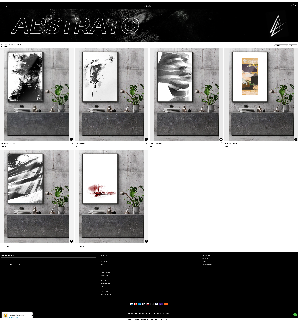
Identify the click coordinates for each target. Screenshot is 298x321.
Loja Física (103, 259)
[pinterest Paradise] (19, 264)
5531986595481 (205, 258)
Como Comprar (104, 275)
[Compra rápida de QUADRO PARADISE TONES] (72, 244)
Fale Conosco (104, 297)
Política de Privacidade (106, 294)
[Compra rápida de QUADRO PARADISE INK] (146, 143)
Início (2, 44)
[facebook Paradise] (6, 264)
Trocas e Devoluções (105, 272)
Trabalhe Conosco (105, 288)
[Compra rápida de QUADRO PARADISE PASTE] (296, 143)
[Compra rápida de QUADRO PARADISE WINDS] (221, 143)
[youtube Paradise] (11, 264)
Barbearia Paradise (105, 283)
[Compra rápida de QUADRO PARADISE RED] (146, 244)
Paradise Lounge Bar (105, 280)
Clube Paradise (104, 261)
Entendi (167, 319)
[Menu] (2, 6)
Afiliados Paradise (105, 291)
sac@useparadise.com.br (207, 264)
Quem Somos (104, 264)
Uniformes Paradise (105, 267)
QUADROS (13, 44)
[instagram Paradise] (2, 264)
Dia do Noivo (104, 278)
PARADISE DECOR (7, 44)
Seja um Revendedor (105, 286)
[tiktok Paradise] (15, 264)
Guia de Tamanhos (105, 269)
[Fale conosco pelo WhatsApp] (295, 314)
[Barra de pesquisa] (6, 6)
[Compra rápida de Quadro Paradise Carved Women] (72, 143)
